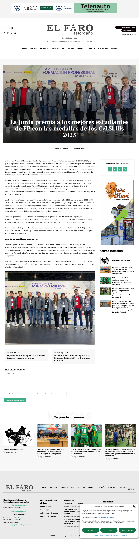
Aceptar (90, 530)
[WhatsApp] (125, 169)
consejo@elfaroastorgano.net (19, 525)
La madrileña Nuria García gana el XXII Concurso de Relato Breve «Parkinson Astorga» (73, 357)
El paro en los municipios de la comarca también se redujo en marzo (26, 356)
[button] (135, 506)
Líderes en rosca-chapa (121, 260)
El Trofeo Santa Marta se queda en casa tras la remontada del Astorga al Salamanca (121, 281)
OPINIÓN (66, 506)
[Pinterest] (120, 169)
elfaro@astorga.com (18, 511)
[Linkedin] (11, 33)
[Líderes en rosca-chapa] (105, 260)
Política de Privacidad (112, 535)
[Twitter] (15, 33)
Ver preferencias (127, 530)
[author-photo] (4, 452)
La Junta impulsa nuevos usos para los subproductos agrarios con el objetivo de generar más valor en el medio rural (123, 292)
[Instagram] (7, 33)
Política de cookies (98, 535)
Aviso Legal (124, 535)
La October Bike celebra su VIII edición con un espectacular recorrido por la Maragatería (123, 270)
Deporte (67, 516)
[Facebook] (4, 33)
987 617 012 (20, 515)
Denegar (109, 530)
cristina (65, 149)
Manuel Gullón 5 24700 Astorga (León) (14, 518)
